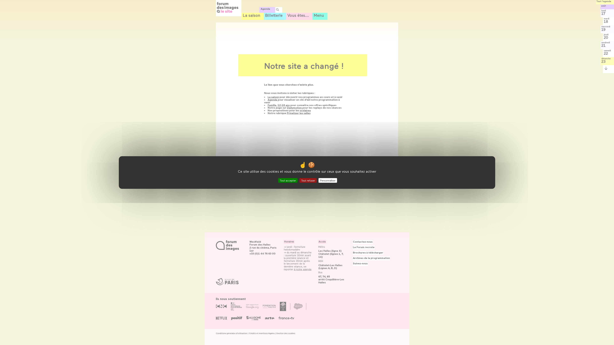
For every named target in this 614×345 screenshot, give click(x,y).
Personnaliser (327, 180)
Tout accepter (288, 180)
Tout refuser (308, 180)
